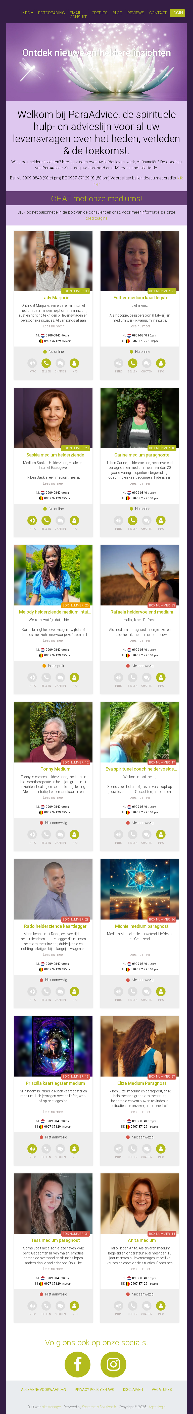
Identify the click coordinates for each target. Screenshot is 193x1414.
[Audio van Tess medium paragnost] (32, 1308)
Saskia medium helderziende (55, 454)
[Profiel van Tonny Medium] (53, 732)
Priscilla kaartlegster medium (55, 1083)
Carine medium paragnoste (141, 454)
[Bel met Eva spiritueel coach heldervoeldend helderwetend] (133, 837)
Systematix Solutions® (99, 1407)
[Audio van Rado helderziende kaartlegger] (32, 994)
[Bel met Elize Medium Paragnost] (133, 1151)
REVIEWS (135, 13)
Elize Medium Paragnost (141, 1083)
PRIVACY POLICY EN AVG (94, 1390)
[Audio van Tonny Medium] (32, 837)
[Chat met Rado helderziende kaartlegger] (60, 994)
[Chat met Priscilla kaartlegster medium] (60, 1151)
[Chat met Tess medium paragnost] (60, 1308)
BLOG (117, 13)
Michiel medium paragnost (142, 926)
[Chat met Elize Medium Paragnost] (146, 1151)
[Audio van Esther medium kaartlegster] (118, 366)
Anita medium (142, 1240)
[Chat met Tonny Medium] (60, 837)
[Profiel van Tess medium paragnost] (53, 1203)
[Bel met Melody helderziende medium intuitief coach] (47, 680)
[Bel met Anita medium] (133, 1308)
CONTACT (158, 13)
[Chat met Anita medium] (146, 1308)
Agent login (157, 1407)
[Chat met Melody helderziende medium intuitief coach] (60, 680)
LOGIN (177, 13)
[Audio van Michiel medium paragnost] (118, 994)
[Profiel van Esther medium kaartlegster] (140, 261)
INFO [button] (25, 13)
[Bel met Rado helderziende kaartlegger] (47, 994)
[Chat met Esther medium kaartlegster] (146, 366)
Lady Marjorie (55, 297)
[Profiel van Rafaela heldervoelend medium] (140, 575)
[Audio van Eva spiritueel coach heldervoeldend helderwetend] (118, 837)
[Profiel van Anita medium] (140, 1203)
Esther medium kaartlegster (142, 297)
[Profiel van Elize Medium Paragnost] (140, 1046)
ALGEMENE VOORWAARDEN (43, 1390)
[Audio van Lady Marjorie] (32, 366)
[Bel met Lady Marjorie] (47, 366)
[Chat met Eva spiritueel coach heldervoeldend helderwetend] (146, 837)
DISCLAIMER (133, 1390)
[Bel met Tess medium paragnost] (47, 1308)
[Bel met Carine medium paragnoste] (133, 523)
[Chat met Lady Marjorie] (60, 366)
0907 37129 (52, 341)
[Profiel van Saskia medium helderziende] (53, 418)
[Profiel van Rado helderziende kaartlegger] (53, 889)
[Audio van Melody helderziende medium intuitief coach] (32, 680)
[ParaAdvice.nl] (12, 11)
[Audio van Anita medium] (118, 1308)
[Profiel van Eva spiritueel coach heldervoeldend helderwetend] (140, 732)
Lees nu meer (53, 326)
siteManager (51, 1407)
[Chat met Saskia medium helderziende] (60, 523)
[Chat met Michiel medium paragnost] (146, 994)
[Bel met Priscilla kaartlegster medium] (47, 1151)
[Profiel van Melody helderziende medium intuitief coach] (53, 575)
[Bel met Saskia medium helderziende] (47, 523)
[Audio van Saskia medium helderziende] (32, 523)
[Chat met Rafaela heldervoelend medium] (146, 680)
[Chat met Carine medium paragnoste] (146, 523)
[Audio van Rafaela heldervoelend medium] (118, 680)
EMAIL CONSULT (78, 15)
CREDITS (100, 13)
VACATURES (162, 1390)
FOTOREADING (51, 13)
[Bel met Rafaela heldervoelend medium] (133, 680)
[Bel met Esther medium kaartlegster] (133, 366)
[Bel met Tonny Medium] (47, 837)
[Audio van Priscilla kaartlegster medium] (32, 1151)
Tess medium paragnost (55, 1240)
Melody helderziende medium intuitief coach (64, 612)
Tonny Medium (55, 769)
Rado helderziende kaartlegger (55, 926)
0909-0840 (53, 335)
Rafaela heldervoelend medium (142, 612)
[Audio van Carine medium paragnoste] (118, 523)
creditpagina (97, 218)
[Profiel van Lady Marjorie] (53, 261)
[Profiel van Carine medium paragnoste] (140, 418)
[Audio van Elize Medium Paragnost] (118, 1151)
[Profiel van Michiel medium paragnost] (140, 889)
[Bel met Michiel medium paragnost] (133, 994)
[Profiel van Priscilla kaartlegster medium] (53, 1046)
